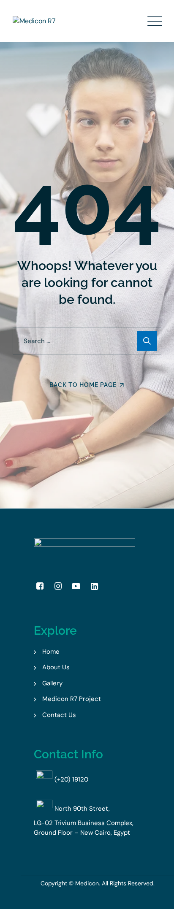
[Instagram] (58, 586)
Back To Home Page (83, 384)
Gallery (52, 683)
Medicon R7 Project (71, 699)
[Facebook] (40, 586)
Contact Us (59, 715)
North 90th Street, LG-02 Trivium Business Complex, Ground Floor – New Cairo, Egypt (83, 820)
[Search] (147, 341)
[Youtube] (76, 586)
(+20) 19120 (71, 779)
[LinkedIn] (94, 586)
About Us (56, 667)
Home (51, 651)
